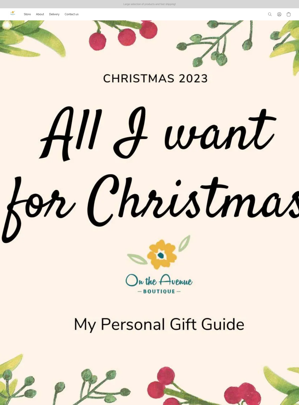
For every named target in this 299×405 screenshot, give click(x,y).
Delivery (54, 14)
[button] (12, 14)
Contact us (72, 14)
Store (27, 14)
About (40, 14)
